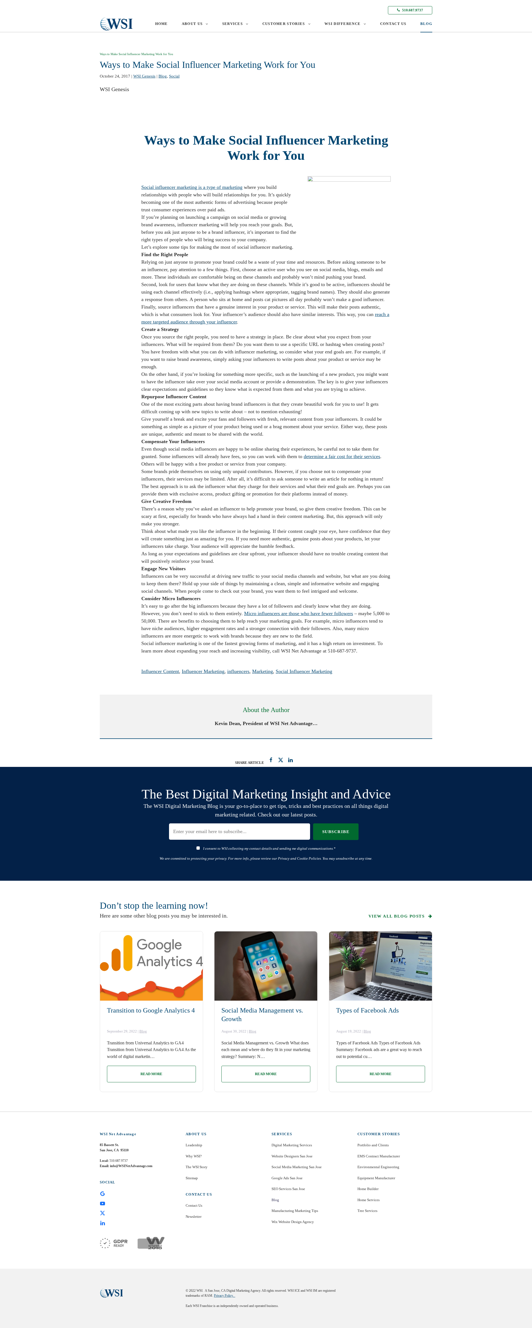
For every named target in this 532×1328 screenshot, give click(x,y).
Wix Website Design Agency (293, 1222)
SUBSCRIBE (336, 831)
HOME (161, 24)
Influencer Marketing (203, 671)
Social (174, 76)
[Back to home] (116, 24)
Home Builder (367, 1189)
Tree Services (367, 1211)
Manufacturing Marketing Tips (295, 1211)
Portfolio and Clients (373, 1145)
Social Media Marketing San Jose (297, 1167)
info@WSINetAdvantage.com (131, 1166)
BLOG (426, 24)
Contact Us (194, 1205)
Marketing (262, 671)
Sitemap (192, 1178)
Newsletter (193, 1216)
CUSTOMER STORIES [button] (283, 24)
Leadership (194, 1145)
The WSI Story (197, 1167)
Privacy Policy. (224, 1296)
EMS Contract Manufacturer (378, 1156)
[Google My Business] (102, 1193)
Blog (162, 76)
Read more (151, 1074)
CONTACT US (393, 24)
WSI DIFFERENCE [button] (342, 24)
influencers (238, 671)
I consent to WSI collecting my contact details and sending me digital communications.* (269, 848)
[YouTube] (102, 1203)
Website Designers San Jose (292, 1156)
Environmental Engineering (378, 1167)
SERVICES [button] (232, 24)
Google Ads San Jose (287, 1178)
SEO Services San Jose (288, 1189)
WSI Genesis (144, 76)
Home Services (368, 1200)
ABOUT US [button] (192, 24)
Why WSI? (194, 1156)
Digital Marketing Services (292, 1145)
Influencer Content (160, 671)
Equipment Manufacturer (376, 1178)
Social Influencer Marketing (304, 671)
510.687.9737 (412, 10)
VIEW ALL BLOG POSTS (397, 916)
